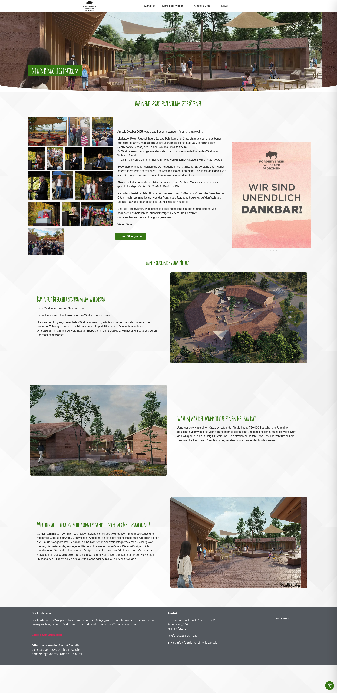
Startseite (149, 5)
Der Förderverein (172, 5)
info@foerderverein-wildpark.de (197, 643)
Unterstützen (202, 5)
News (224, 5)
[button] (266, 250)
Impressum (282, 618)
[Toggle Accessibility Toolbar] (329, 685)
